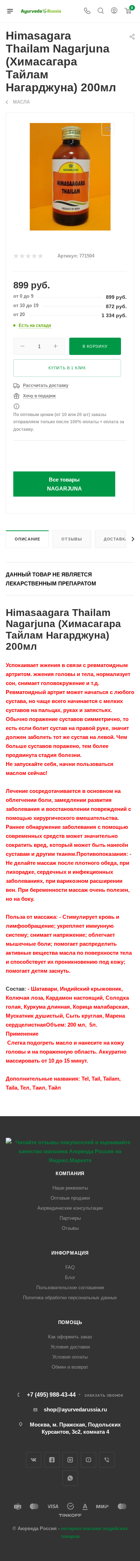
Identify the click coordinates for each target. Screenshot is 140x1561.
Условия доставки (70, 1347)
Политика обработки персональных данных (70, 1297)
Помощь (70, 1322)
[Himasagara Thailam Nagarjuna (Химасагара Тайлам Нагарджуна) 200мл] (70, 176)
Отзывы (71, 539)
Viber (107, 1460)
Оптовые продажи (70, 1198)
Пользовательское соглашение (70, 1287)
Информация (70, 1253)
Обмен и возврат (70, 1367)
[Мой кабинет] (114, 11)
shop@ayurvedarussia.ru (75, 1409)
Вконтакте (33, 1460)
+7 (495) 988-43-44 (51, 1395)
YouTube (88, 1460)
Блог (70, 1277)
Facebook (52, 1460)
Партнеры (70, 1218)
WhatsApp (70, 1478)
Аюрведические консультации (70, 1208)
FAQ (70, 1267)
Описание (27, 539)
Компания (70, 1173)
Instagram (70, 1460)
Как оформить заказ (70, 1336)
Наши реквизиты (70, 1188)
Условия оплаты (70, 1357)
